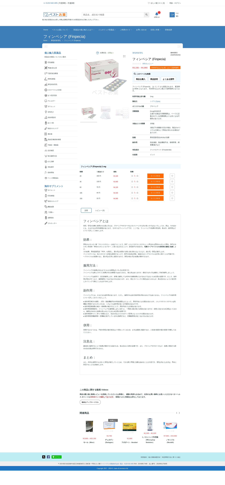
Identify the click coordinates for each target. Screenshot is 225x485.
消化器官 (51, 167)
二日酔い (51, 212)
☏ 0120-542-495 (50, 3)
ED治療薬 (51, 62)
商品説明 (154, 79)
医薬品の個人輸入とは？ (83, 29)
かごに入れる (155, 176)
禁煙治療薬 (51, 79)
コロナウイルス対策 (54, 90)
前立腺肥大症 (52, 156)
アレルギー (51, 101)
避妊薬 (50, 134)
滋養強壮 (51, 217)
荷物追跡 (168, 29)
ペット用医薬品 (53, 178)
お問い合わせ (141, 29)
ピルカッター (52, 223)
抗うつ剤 (51, 123)
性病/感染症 (52, 117)
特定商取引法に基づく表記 (171, 457)
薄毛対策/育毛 (56, 40)
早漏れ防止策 (52, 68)
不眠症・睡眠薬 (53, 145)
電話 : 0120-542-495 (126, 464)
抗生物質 (51, 150)
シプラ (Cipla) (155, 101)
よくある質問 (168, 79)
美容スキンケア (53, 128)
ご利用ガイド (125, 29)
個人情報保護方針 (154, 457)
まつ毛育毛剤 (52, 95)
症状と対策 (155, 29)
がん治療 (51, 161)
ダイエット (51, 106)
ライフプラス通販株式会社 (110, 464)
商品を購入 (140, 79)
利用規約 (144, 457)
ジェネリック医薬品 (106, 29)
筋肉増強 (51, 172)
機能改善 (51, 206)
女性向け (51, 112)
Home (45, 29)
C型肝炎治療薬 (53, 73)
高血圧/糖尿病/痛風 (54, 139)
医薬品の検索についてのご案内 (55, 57)
